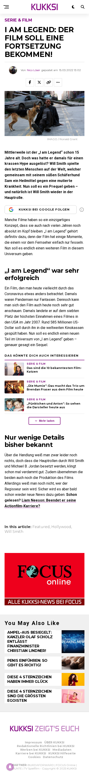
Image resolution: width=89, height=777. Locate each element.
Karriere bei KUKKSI (31, 753)
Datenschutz (53, 757)
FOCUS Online (65, 765)
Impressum (33, 742)
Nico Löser (33, 70)
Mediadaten (61, 749)
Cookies (34, 757)
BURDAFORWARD (41, 765)
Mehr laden (47, 420)
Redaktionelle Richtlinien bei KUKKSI (45, 746)
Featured (41, 527)
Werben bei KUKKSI (35, 749)
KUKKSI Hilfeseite (62, 753)
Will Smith (14, 532)
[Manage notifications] (10, 767)
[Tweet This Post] (39, 82)
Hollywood (61, 527)
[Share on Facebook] (30, 82)
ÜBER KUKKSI (54, 742)
